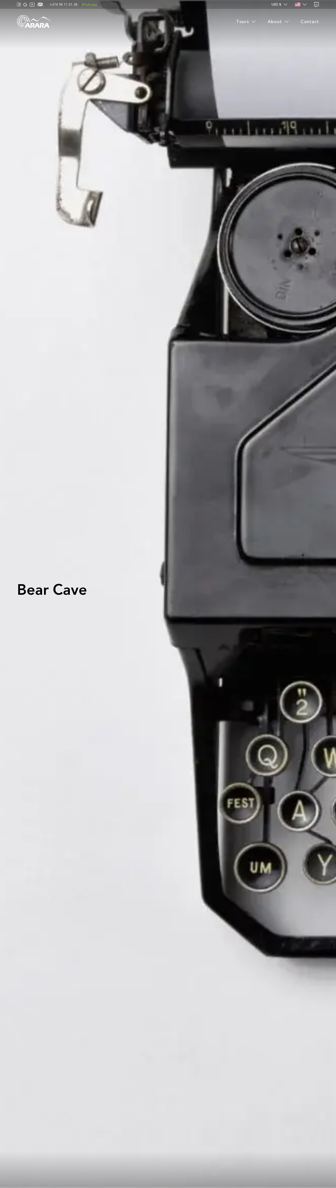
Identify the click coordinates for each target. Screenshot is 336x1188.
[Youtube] (32, 4)
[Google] (25, 4)
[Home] (34, 22)
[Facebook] (19, 4)
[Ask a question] (316, 4)
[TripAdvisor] (40, 4)
